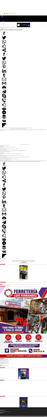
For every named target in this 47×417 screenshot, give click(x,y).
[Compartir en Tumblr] (4, 207)
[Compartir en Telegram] (4, 93)
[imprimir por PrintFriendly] (4, 89)
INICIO (1, 15)
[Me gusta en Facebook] (4, 178)
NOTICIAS (2, 16)
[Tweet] (4, 39)
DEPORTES (3, 18)
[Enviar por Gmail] (4, 85)
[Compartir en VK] (4, 253)
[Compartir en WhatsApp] (4, 43)
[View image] (10, 144)
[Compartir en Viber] (4, 232)
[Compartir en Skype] (4, 228)
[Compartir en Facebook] (4, 35)
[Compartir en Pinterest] (4, 68)
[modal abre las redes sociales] (4, 182)
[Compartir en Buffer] (4, 118)
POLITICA (3, 20)
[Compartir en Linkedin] (4, 203)
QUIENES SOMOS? (2, 9)
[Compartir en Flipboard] (4, 257)
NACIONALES (3, 17)
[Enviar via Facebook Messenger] (4, 114)
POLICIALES (3, 19)
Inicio (0, 27)
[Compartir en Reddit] (4, 110)
